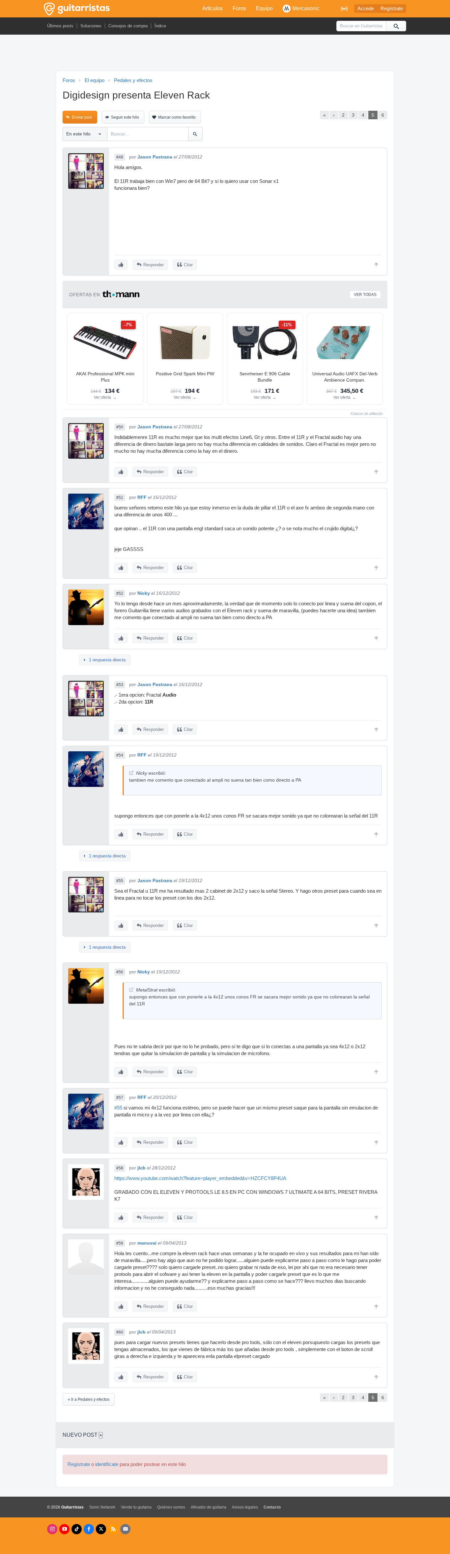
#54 (119, 755)
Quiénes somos (171, 1507)
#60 (119, 1332)
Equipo (264, 8)
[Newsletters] (125, 1529)
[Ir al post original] (131, 772)
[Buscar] (396, 26)
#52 (119, 593)
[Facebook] (89, 1529)
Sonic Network (102, 1507)
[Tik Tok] (76, 1529)
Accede (365, 8)
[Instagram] (52, 1529)
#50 (119, 427)
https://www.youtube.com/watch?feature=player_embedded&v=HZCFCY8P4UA (200, 1178)
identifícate (106, 1464)
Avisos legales (245, 1507)
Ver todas (365, 294)
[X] (101, 1529)
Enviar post (82, 117)
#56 (119, 972)
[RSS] (113, 1529)
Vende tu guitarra (136, 1507)
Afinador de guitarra (208, 1507)
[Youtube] (64, 1529)
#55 (119, 880)
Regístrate (391, 8)
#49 (119, 157)
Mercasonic (306, 8)
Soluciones (90, 25)
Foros (239, 8)
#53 (119, 684)
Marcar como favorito (177, 117)
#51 (119, 497)
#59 (119, 1243)
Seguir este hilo (125, 117)
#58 (119, 1168)
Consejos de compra (128, 25)
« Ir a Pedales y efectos (88, 1399)
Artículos (212, 8)
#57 (119, 1097)
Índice (160, 25)
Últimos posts (60, 25)
